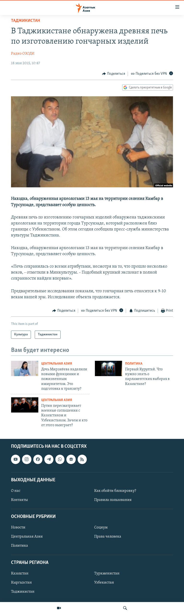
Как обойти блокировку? (115, 491)
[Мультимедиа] (59, 608)
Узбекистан (104, 583)
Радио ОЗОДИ (22, 54)
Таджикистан (25, 21)
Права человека (107, 537)
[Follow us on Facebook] (37, 459)
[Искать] (125, 608)
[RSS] (82, 459)
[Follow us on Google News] (70, 459)
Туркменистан (107, 573)
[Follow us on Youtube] (15, 459)
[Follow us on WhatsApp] (59, 459)
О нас (15, 491)
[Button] (113, 74)
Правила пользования (113, 500)
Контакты (19, 500)
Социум (101, 527)
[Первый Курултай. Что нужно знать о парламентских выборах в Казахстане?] (108, 368)
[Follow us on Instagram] (26, 459)
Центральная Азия (56, 364)
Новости (18, 527)
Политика (133, 364)
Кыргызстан (21, 583)
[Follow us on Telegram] (48, 459)
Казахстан (20, 573)
